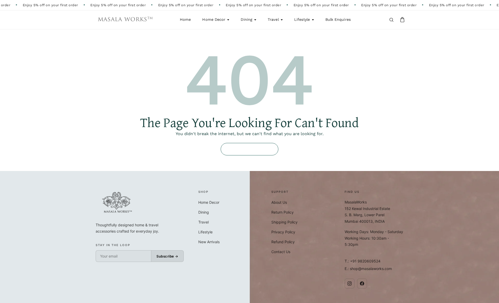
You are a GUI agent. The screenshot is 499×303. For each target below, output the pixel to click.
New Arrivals (209, 242)
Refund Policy (283, 242)
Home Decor (213, 19)
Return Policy (282, 212)
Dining (246, 19)
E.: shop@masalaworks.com (368, 268)
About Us (279, 202)
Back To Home (249, 149)
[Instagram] (349, 283)
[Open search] (391, 20)
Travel (273, 19)
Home (185, 19)
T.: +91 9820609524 (362, 261)
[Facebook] (362, 283)
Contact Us (280, 251)
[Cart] (402, 20)
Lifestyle (302, 19)
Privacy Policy (283, 232)
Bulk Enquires (338, 19)
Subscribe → (167, 256)
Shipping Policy (284, 222)
